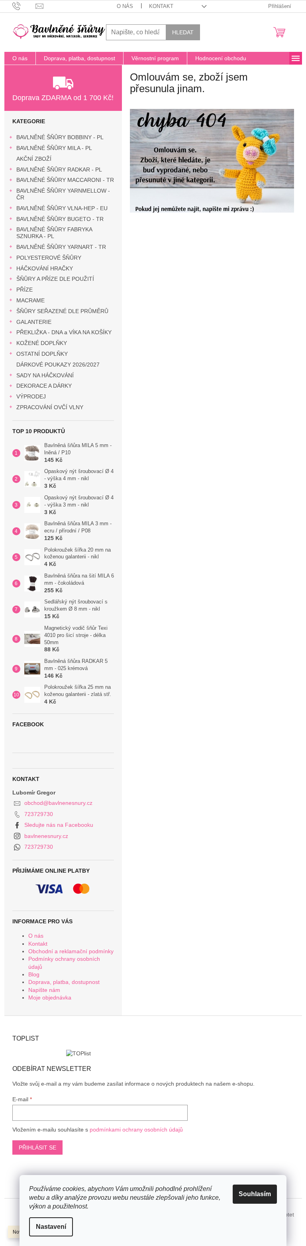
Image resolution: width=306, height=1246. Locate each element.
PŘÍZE (24, 289)
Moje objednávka (49, 997)
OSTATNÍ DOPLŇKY (42, 354)
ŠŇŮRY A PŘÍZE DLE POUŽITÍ (55, 279)
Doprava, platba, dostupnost (64, 982)
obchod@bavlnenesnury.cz (58, 803)
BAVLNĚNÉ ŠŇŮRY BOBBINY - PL (60, 137)
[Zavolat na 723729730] (24, 6)
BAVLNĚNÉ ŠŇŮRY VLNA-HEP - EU (62, 208)
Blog (33, 974)
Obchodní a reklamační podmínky (71, 951)
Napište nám (44, 990)
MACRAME (30, 300)
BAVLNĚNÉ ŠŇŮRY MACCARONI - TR (65, 180)
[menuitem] (19, 58)
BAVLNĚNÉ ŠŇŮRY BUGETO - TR (60, 219)
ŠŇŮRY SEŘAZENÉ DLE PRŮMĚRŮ (62, 311)
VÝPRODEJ (31, 396)
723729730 (38, 814)
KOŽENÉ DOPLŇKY (41, 343)
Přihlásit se (37, 1147)
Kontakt (161, 6)
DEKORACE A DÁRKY (44, 385)
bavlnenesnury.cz (46, 836)
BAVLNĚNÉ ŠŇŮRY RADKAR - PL (59, 169)
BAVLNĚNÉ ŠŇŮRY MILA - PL (54, 148)
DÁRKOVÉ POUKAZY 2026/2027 (58, 364)
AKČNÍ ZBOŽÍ (33, 159)
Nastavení (51, 1226)
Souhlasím (255, 1194)
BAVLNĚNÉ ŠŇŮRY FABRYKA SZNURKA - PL (54, 232)
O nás (125, 6)
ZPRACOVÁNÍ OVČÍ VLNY (49, 407)
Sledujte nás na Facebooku (58, 825)
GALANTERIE (33, 322)
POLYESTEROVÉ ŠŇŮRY (48, 257)
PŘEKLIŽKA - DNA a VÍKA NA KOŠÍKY (64, 332)
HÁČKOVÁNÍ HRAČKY (44, 268)
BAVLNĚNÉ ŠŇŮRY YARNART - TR (61, 247)
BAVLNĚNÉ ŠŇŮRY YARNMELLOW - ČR (63, 194)
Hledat (183, 32)
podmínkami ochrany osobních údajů (136, 1129)
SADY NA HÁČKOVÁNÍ (45, 375)
